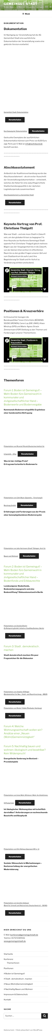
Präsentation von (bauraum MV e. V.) (21, 849)
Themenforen (13, 963)
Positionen (8, 968)
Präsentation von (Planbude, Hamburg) (23, 708)
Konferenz (8, 959)
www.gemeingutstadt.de (15, 941)
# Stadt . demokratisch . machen (18, 979)
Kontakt (7, 1000)
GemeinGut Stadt (21, 4)
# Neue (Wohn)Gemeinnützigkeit (18, 984)
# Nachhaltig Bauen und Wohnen (18, 989)
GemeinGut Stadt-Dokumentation (16, 112)
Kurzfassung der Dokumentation (15, 131)
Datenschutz (9, 1030)
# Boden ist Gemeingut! (14, 973)
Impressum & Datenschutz (16, 994)
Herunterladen (15, 120)
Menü (27, 14)
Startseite (8, 954)
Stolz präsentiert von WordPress (29, 1030)
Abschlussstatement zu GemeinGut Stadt (19, 195)
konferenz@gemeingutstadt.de (24, 935)
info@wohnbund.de (34, 144)
